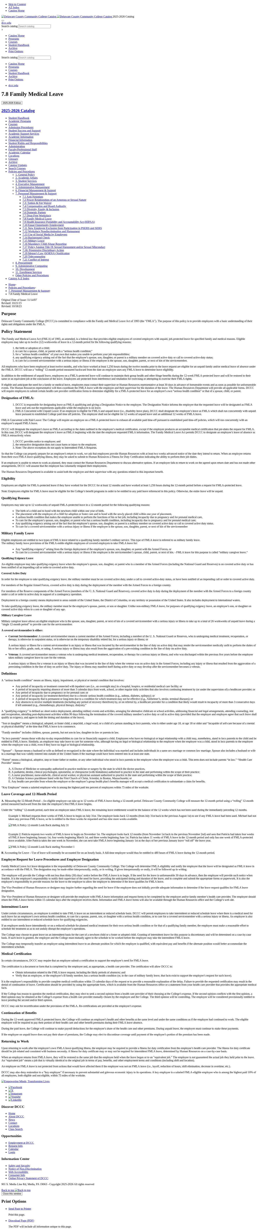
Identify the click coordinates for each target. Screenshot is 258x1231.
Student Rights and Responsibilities (28, 143)
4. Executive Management (29, 184)
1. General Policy (25, 174)
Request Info (15, 1145)
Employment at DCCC (21, 1142)
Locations (13, 155)
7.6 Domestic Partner (34, 212)
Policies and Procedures (21, 171)
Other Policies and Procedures (32, 275)
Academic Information (20, 136)
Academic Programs (19, 121)
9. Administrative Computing (31, 265)
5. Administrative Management (32, 187)
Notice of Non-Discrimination (25, 1168)
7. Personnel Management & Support (28, 290)
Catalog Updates (17, 165)
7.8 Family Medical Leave (37, 218)
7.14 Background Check (36, 237)
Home (11, 284)
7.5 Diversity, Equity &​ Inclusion (40, 209)
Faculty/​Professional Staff (22, 149)
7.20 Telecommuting (33, 256)
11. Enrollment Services (28, 272)
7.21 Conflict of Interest (35, 259)
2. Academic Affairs (26, 177)
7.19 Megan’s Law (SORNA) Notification (46, 253)
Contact (12, 1122)
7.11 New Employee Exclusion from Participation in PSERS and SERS (62, 228)
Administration (16, 146)
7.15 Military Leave (33, 240)
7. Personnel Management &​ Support (36, 193)
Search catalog (9, 26)
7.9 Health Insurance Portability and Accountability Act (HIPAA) (58, 221)
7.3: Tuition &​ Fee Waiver (36, 202)
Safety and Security (19, 1165)
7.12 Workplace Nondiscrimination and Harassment (51, 231)
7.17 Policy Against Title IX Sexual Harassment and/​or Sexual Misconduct (63, 247)
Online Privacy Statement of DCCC (28, 1178)
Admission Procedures (20, 127)
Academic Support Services (23, 133)
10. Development (25, 269)
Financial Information (20, 140)
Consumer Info (16, 1175)
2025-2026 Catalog (18, 110)
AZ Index (13, 7)
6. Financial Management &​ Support (35, 190)
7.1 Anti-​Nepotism (32, 196)
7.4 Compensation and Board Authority (44, 206)
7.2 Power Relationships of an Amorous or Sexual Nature (54, 199)
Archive (12, 48)
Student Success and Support (24, 130)
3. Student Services (26, 180)
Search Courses (17, 168)
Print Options (15, 51)
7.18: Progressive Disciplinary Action (43, 250)
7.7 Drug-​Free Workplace (36, 215)
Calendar (13, 1149)
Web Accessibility (18, 1171)
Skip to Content (17, 4)
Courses (12, 41)
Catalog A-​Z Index (18, 278)
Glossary (13, 158)
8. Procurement (23, 262)
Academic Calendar (19, 152)
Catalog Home (16, 10)
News (11, 1119)
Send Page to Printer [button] (19, 1208)
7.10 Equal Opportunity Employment (43, 225)
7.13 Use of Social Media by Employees (44, 234)
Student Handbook (18, 45)
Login (11, 1152)
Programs (13, 38)
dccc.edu (6, 22)
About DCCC (16, 1116)
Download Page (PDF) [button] (21, 1220)
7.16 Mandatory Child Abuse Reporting (44, 243)
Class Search (15, 1129)
